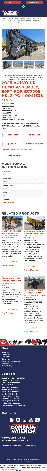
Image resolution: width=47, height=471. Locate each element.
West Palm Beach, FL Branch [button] (13, 405)
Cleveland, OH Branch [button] (10, 380)
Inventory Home (7, 18)
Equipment (19, 18)
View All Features (8, 265)
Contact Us (34, 2)
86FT (4, 195)
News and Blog (7, 363)
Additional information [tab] (13, 156)
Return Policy (7, 366)
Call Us (12, 2)
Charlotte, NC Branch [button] (10, 398)
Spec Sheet (13, 135)
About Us (5, 352)
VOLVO (5, 188)
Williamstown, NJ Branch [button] (11, 396)
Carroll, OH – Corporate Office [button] (13, 378)
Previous (5, 50)
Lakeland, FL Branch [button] (10, 394)
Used (4, 174)
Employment (6, 357)
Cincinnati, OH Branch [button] (10, 382)
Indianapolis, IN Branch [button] (11, 401)
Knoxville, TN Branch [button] (10, 387)
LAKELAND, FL (8, 202)
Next (41, 50)
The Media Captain (28, 461)
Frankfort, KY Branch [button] (10, 385)
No (20, 470)
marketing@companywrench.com (15, 441)
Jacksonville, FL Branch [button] (11, 403)
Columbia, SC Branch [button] (10, 392)
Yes (17, 470)
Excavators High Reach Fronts (21, 149)
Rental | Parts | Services (11, 361)
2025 (5, 181)
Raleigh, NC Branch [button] (9, 389)
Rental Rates (35, 135)
